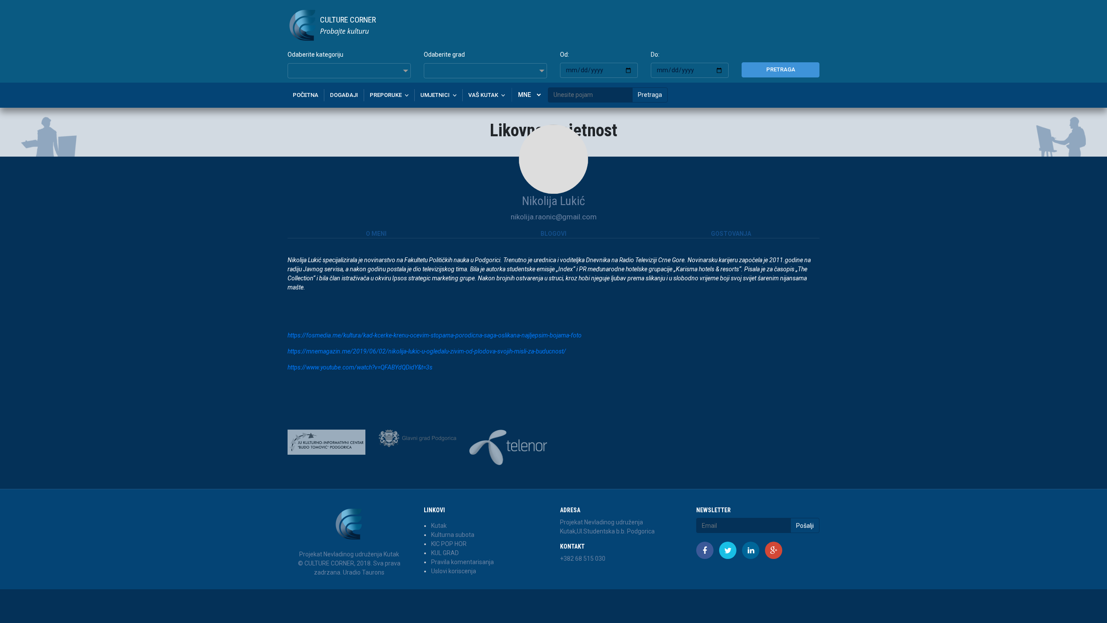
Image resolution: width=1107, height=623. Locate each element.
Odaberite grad (444, 54)
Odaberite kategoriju (315, 54)
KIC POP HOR (449, 543)
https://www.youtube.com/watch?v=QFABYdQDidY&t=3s (360, 367)
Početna (305, 95)
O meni (376, 233)
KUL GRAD (445, 552)
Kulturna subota (452, 534)
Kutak (439, 525)
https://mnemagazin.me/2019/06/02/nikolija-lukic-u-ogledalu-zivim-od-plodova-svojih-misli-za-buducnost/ (427, 351)
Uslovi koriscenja (453, 571)
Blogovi (553, 233)
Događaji (344, 95)
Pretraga (780, 69)
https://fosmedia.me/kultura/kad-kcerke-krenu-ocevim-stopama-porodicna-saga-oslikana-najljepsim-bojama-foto (435, 335)
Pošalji (805, 525)
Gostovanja (731, 233)
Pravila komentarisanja (462, 562)
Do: (655, 54)
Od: (564, 54)
